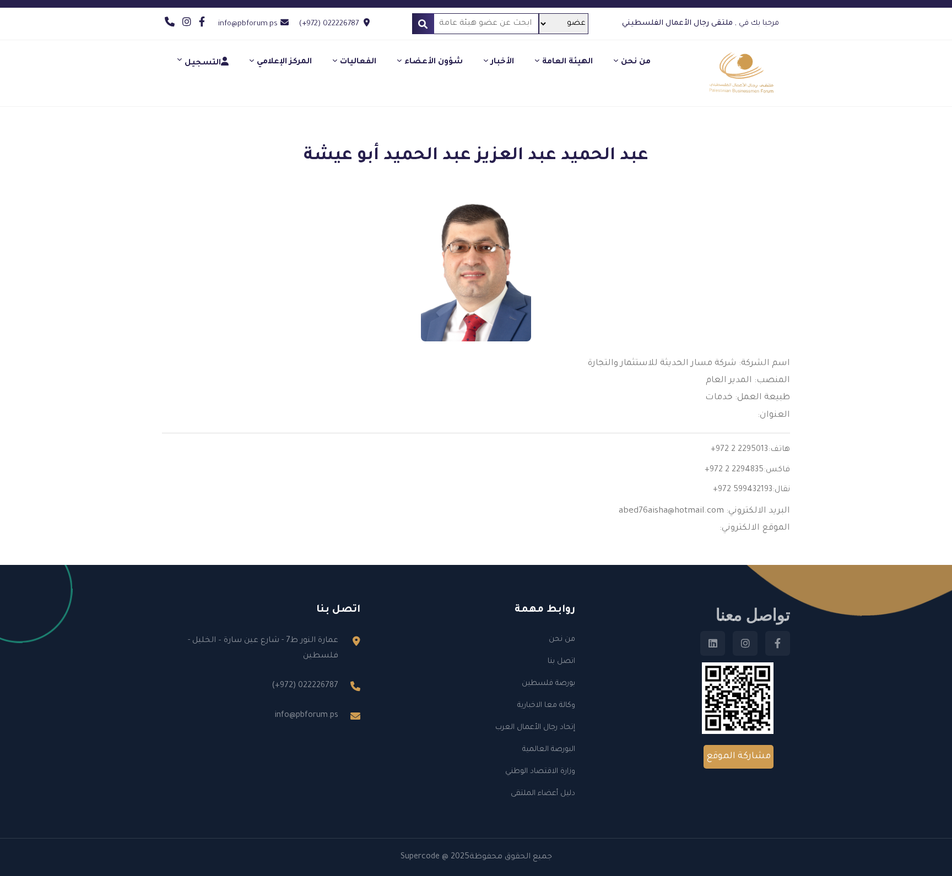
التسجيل (203, 63)
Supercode (420, 857)
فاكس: (777, 470)
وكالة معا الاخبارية (546, 705)
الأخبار (502, 62)
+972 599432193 (742, 490)
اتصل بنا (561, 661)
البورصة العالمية (548, 750)
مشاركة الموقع (738, 756)
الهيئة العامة (567, 62)
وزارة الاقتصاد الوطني (540, 772)
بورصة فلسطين (548, 683)
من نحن (636, 62)
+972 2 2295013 (739, 449)
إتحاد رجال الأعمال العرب (535, 727)
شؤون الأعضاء (433, 62)
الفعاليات (358, 62)
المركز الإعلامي (284, 62)
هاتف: (779, 449)
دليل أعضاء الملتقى (543, 794)
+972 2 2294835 (734, 470)
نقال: (781, 490)
